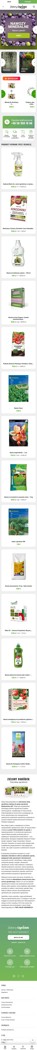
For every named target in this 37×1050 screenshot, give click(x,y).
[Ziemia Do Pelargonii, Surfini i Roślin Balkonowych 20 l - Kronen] (18, 744)
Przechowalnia (5, 1007)
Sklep (9, 2)
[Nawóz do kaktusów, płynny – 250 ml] (18, 253)
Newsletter (21, 942)
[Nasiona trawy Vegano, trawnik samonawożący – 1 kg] (18, 298)
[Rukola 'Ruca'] (18, 389)
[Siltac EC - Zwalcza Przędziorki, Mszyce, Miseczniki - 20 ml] (18, 611)
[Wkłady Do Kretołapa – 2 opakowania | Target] (11, 91)
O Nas (3, 1042)
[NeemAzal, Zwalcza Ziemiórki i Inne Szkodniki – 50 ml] (18, 209)
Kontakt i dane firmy (7, 1040)
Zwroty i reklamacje (7, 990)
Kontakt (14, 942)
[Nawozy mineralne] (18, 30)
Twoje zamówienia (7, 1002)
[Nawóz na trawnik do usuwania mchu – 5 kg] (18, 477)
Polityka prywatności (7, 1030)
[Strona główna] (18, 7)
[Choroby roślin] (27, 62)
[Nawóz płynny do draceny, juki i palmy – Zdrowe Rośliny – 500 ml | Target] (18, 655)
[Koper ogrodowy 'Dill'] (18, 522)
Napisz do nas (18, 937)
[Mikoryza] (9, 62)
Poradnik (28, 2)
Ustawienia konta (6, 1005)
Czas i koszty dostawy (8, 1020)
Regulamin (4, 992)
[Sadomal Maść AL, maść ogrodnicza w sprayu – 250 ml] (18, 164)
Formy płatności (6, 1017)
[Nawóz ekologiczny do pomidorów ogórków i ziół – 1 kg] (18, 700)
